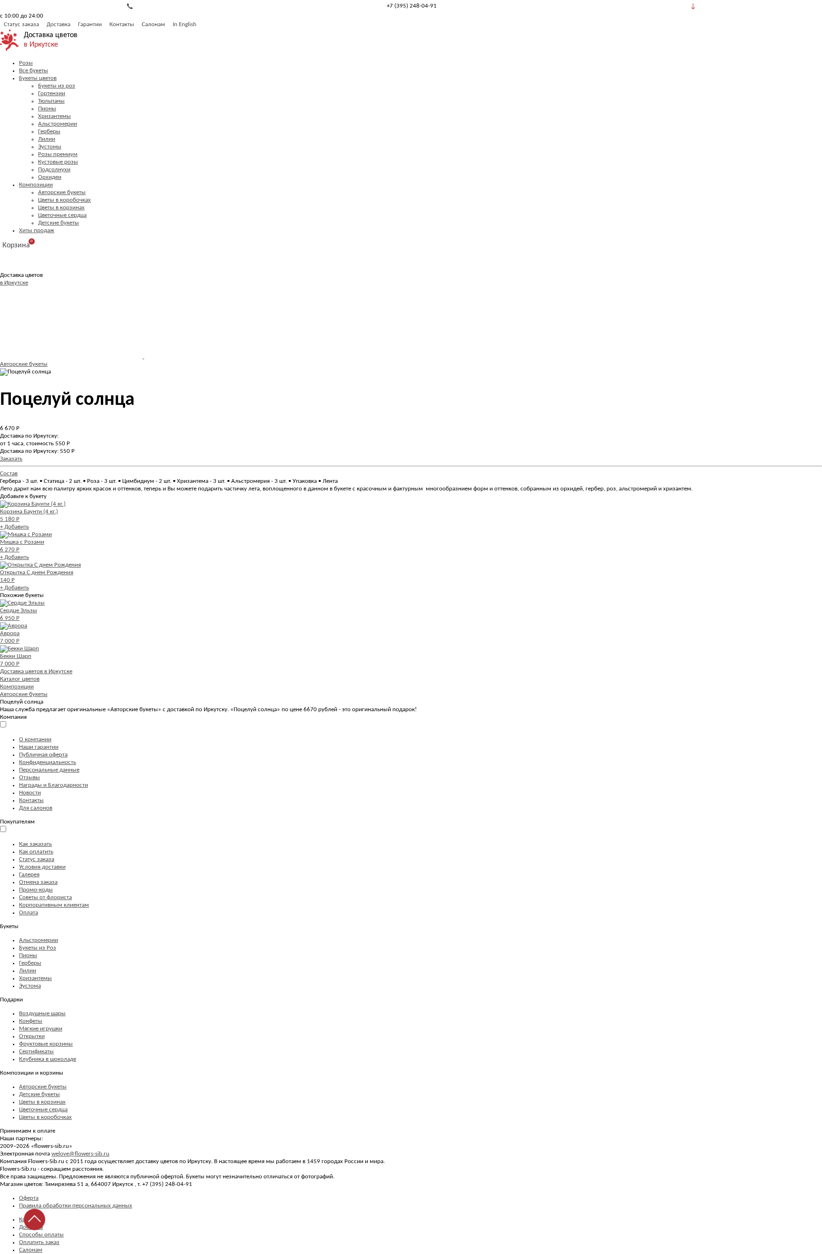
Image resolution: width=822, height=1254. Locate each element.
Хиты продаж (36, 230)
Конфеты (30, 1021)
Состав (9, 473)
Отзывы (29, 777)
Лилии (46, 139)
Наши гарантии (39, 747)
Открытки (32, 1036)
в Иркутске (41, 45)
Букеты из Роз (37, 948)
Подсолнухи (54, 170)
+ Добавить (14, 527)
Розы (26, 63)
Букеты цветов (38, 78)
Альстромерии (57, 124)
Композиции (36, 185)
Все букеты (33, 71)
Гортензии (51, 93)
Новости (30, 793)
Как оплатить (36, 852)
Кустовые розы (58, 162)
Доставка (58, 24)
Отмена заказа (38, 882)
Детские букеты (58, 223)
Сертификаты (36, 1051)
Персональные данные (49, 770)
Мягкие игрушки (40, 1029)
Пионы (47, 109)
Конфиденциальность (47, 762)
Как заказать (35, 844)
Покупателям (17, 822)
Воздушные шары (42, 1013)
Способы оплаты (41, 1235)
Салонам (153, 24)
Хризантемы (54, 116)
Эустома (30, 986)
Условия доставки (42, 867)
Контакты (121, 24)
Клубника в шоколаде (47, 1059)
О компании (35, 739)
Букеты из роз (56, 86)
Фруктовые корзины (46, 1044)
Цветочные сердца (62, 215)
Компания (13, 717)
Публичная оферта (43, 755)
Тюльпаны (51, 101)
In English (184, 24)
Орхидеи (49, 177)
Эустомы (49, 147)
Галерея (29, 875)
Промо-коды (36, 890)
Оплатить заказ (39, 1242)
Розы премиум (58, 154)
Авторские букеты (62, 192)
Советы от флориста (45, 897)
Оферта (29, 1198)
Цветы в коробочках (64, 200)
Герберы (49, 131)
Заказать (11, 459)
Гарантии (90, 24)
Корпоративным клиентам (54, 905)
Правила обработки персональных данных (75, 1206)
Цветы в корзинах (61, 208)
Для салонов (35, 808)
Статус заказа (21, 24)
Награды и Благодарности (53, 785)
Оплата (28, 913)
